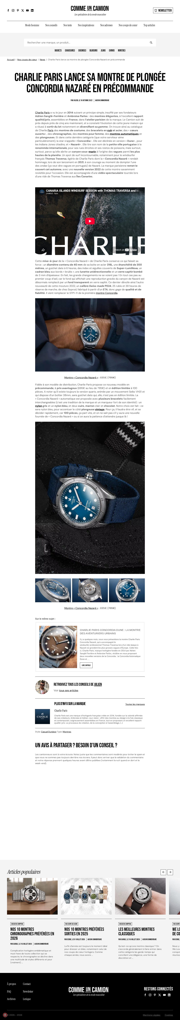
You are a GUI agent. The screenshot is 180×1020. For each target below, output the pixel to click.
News (42, 59)
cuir (109, 130)
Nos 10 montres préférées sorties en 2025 (84, 932)
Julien (98, 684)
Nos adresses (106, 25)
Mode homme (32, 25)
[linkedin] (32, 10)
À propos (11, 984)
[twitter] (22, 10)
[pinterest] (18, 10)
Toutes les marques (135, 704)
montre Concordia (106, 293)
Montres (121, 50)
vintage (99, 409)
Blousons (93, 50)
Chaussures (70, 50)
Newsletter (165, 10)
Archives (11, 999)
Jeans (103, 50)
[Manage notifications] (5, 1015)
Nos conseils (51, 25)
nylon (38, 406)
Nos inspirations (86, 25)
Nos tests (67, 25)
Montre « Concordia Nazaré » (81, 377)
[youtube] (27, 10)
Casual (44, 731)
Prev (163, 872)
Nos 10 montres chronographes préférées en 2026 (32, 934)
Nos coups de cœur (128, 25)
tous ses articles (68, 690)
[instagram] (13, 10)
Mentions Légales (151, 1015)
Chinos (112, 50)
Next (170, 872)
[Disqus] (90, 815)
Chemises (82, 50)
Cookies (169, 1015)
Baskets (58, 50)
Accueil (10, 59)
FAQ (9, 992)
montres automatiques (124, 134)
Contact (27, 984)
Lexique (27, 999)
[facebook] (8, 10)
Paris (50, 130)
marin (92, 151)
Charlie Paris (42, 112)
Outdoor (52, 731)
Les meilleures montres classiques (136, 932)
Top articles (149, 25)
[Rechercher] (151, 42)
